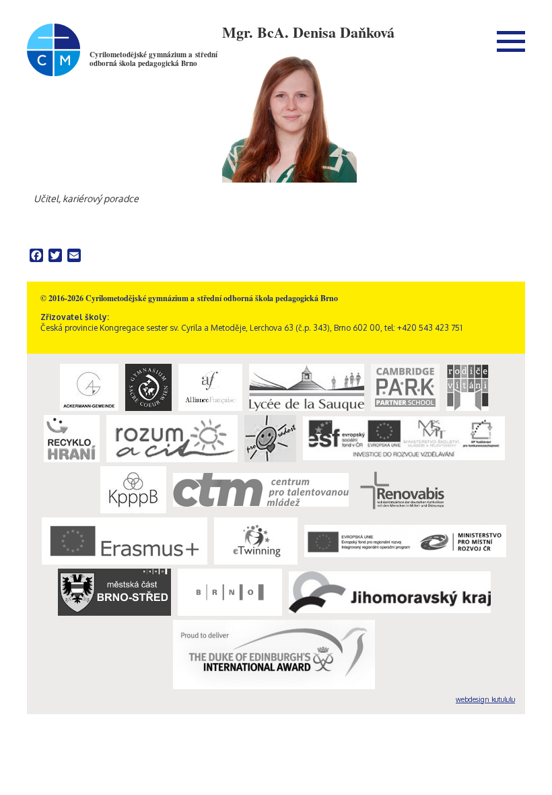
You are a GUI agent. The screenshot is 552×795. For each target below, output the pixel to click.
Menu (511, 41)
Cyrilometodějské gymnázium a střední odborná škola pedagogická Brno (153, 59)
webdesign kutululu (485, 699)
